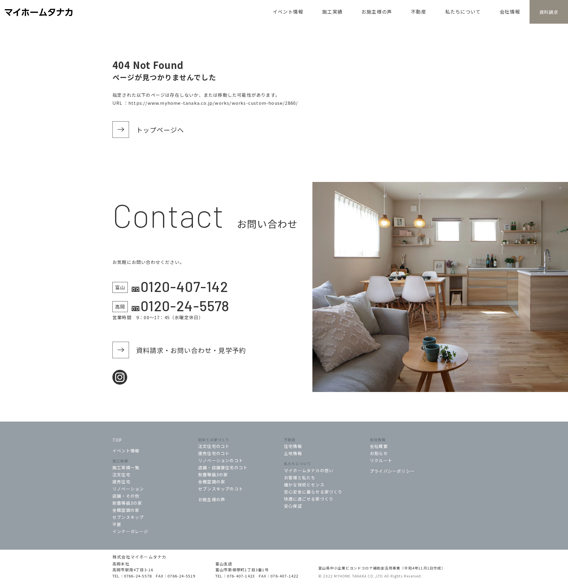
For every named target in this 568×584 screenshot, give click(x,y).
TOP (117, 440)
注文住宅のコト (214, 446)
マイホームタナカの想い (308, 470)
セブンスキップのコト (220, 489)
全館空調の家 (125, 510)
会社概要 (379, 446)
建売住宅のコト (214, 453)
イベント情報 (125, 451)
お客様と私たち (299, 477)
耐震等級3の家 (127, 503)
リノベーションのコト (220, 460)
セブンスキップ (128, 517)
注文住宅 (121, 474)
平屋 (116, 524)
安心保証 (293, 506)
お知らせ (379, 453)
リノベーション (128, 489)
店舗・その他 (125, 496)
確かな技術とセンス (304, 485)
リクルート (381, 460)
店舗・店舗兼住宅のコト (223, 467)
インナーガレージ (130, 531)
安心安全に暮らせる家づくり (313, 492)
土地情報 (293, 453)
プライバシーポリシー (392, 471)
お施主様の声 (211, 499)
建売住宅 (121, 482)
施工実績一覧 (125, 467)
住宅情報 (293, 446)
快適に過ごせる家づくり (308, 499)
